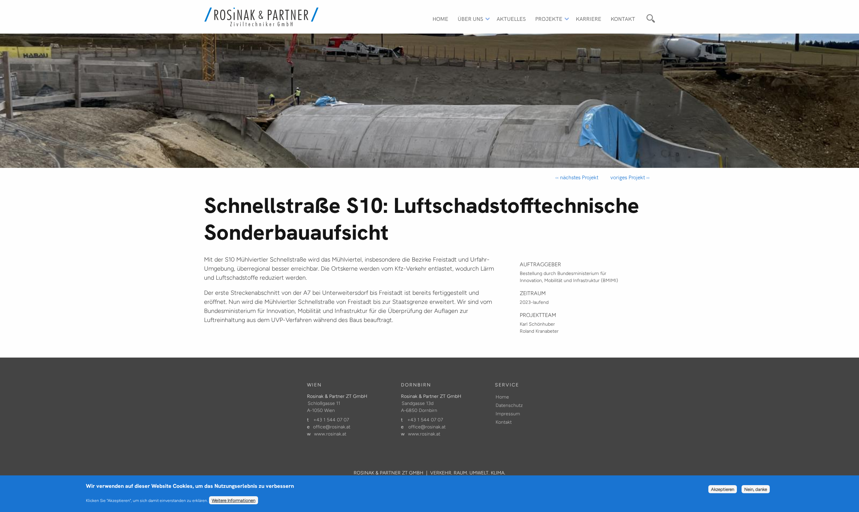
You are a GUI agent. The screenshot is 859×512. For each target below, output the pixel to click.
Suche (650, 17)
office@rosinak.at (331, 427)
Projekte (548, 18)
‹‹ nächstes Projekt (576, 177)
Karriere (588, 18)
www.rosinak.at (330, 434)
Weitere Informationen (233, 500)
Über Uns (470, 18)
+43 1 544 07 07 (331, 420)
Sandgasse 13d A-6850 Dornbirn (419, 407)
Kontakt (623, 18)
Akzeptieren (722, 489)
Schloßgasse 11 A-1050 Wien (323, 407)
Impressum (508, 414)
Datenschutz (509, 405)
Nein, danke (755, 489)
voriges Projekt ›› (629, 177)
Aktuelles (511, 18)
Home (440, 18)
